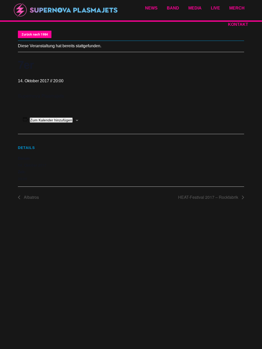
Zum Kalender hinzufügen (51, 120)
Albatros (31, 197)
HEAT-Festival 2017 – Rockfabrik (208, 197)
